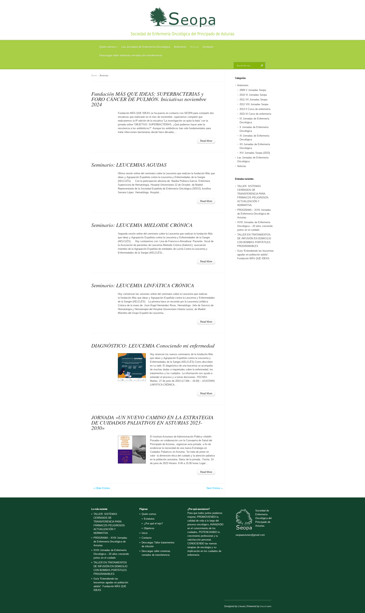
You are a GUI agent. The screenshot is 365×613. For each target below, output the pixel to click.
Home (94, 75)
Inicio (145, 533)
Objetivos (149, 528)
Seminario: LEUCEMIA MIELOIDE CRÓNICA (142, 224)
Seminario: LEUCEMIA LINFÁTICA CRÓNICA (142, 285)
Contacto (208, 46)
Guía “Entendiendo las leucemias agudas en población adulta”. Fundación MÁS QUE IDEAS (255, 254)
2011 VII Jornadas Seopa (253, 99)
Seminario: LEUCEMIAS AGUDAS (129, 164)
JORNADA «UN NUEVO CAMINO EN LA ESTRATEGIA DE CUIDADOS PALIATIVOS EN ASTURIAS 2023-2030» (152, 422)
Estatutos (149, 518)
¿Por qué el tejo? (153, 523)
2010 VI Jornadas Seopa (253, 94)
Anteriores (180, 46)
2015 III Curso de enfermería (255, 113)
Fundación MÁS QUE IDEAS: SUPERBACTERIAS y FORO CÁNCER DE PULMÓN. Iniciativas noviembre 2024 (148, 99)
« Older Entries (102, 488)
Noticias (194, 46)
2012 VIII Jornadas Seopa (254, 104)
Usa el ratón (265, 606)
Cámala (241, 606)
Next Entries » (214, 488)
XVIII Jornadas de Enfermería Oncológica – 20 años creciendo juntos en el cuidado (255, 226)
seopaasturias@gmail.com (250, 534)
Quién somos (108, 46)
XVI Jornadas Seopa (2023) (255, 152)
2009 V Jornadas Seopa (253, 90)
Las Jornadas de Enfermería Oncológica (145, 46)
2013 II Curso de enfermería (255, 109)
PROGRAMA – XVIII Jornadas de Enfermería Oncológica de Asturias (254, 213)
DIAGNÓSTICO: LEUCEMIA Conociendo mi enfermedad (152, 345)
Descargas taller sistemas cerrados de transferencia (130, 55)
